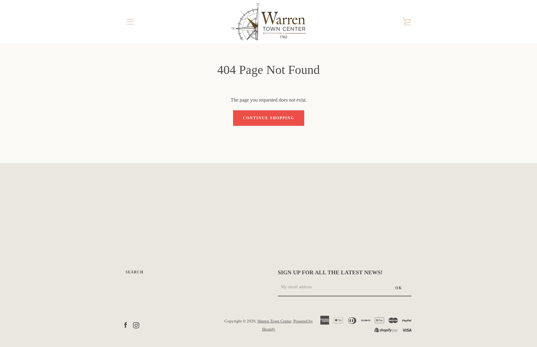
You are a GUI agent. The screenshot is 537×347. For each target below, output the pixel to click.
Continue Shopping (268, 118)
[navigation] (130, 22)
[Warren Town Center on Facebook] (125, 324)
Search (134, 272)
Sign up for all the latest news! (330, 272)
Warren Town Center (274, 321)
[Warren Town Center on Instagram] (136, 324)
